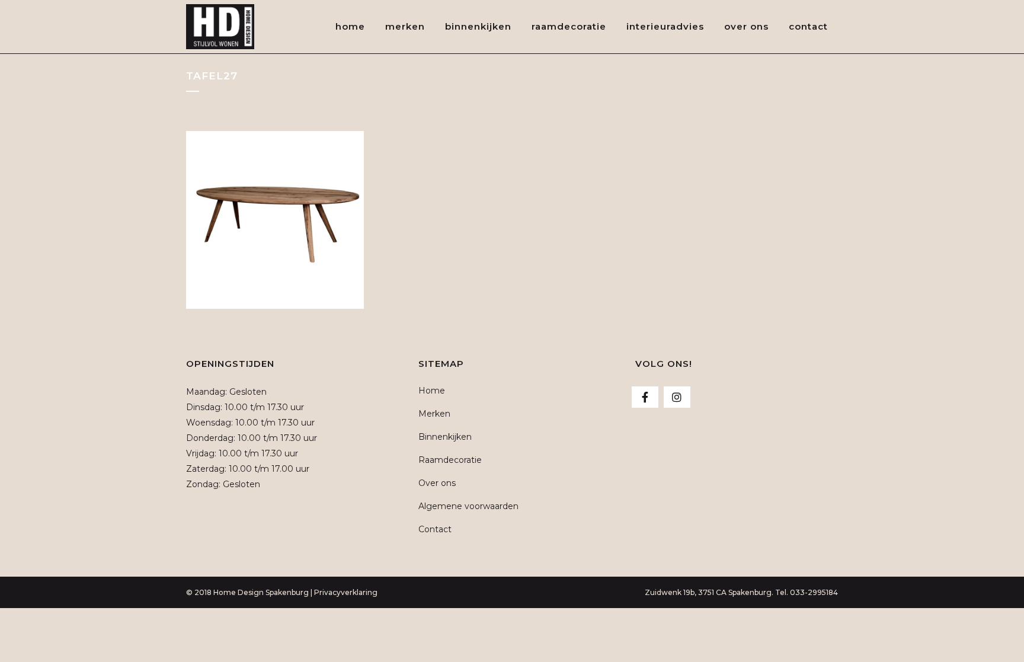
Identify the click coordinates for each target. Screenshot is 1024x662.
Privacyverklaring (345, 592)
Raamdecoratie (450, 460)
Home (431, 390)
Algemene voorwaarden (468, 506)
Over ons (437, 483)
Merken (434, 413)
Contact (435, 529)
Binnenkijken (445, 436)
